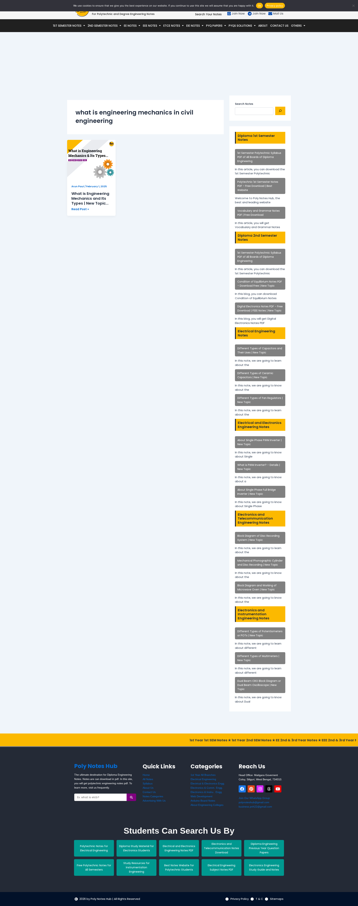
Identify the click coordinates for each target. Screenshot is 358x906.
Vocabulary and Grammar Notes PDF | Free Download (258, 213)
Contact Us (279, 26)
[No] (353, 5)
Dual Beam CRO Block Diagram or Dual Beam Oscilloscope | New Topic (259, 685)
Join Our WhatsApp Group (254, 798)
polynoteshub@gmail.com (254, 802)
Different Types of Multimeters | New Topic (258, 658)
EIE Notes (193, 26)
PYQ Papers (214, 26)
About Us (148, 787)
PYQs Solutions (240, 26)
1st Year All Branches (203, 774)
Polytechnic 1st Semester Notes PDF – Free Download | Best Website (257, 186)
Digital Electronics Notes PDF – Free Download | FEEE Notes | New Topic (260, 308)
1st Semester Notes (67, 26)
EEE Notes (150, 26)
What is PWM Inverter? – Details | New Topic (258, 467)
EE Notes (130, 26)
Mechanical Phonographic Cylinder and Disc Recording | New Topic (260, 563)
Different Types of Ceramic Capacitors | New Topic (255, 375)
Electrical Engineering (203, 779)
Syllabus (148, 783)
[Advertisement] (145, 69)
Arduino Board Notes (203, 800)
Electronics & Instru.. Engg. (206, 792)
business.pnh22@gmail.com (255, 806)
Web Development (201, 796)
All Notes (148, 779)
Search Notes (244, 104)
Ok (259, 5)
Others (296, 26)
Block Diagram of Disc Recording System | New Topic (258, 538)
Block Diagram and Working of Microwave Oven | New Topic (257, 587)
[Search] (280, 111)
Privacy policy (275, 5)
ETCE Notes (171, 26)
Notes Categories (153, 796)
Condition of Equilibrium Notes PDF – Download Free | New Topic (259, 284)
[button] (69, 25)
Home (146, 774)
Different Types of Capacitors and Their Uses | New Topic (259, 350)
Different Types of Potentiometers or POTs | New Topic (259, 633)
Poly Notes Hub (95, 766)
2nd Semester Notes (103, 26)
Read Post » (80, 209)
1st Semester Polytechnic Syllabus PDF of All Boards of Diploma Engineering (259, 157)
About (263, 26)
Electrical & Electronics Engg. (208, 783)
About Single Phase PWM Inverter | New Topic (259, 442)
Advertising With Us (154, 800)
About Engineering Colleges (207, 804)
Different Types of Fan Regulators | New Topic (260, 400)
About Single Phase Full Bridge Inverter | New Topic (256, 492)
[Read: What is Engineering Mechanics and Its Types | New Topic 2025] (91, 160)
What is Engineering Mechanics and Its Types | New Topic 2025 (90, 198)
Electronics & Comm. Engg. (207, 787)
